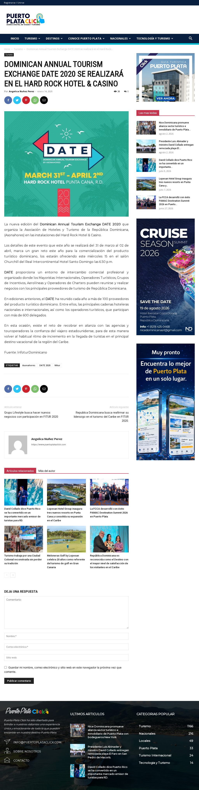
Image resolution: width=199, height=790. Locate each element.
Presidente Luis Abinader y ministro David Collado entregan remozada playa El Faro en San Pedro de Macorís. (108, 752)
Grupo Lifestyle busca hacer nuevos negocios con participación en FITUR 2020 (31, 414)
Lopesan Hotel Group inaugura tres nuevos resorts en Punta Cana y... (175, 182)
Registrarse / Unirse (14, 2)
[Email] (44, 100)
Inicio (15, 38)
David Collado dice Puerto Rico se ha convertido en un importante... (175, 163)
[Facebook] (8, 100)
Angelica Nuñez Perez (21, 91)
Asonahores (28, 365)
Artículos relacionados (20, 470)
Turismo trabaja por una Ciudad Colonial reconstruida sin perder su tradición (23, 559)
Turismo (18, 49)
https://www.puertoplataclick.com (48, 444)
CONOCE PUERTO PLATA (84, 38)
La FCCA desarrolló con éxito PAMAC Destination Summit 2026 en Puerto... (174, 201)
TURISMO (30, 38)
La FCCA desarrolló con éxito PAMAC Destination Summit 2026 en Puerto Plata (109, 512)
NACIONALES (119, 38)
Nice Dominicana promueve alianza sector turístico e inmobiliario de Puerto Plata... (175, 126)
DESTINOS (52, 38)
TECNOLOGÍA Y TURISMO (153, 38)
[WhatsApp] (35, 100)
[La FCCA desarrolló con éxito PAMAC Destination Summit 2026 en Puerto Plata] (109, 492)
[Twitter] (17, 100)
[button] (190, 39)
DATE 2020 (44, 365)
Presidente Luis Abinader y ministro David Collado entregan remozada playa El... (176, 145)
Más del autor (46, 470)
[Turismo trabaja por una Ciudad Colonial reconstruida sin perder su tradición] (23, 539)
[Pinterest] (26, 100)
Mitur (57, 365)
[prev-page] (6, 575)
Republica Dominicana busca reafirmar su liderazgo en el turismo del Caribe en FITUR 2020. (101, 417)
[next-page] (12, 575)
